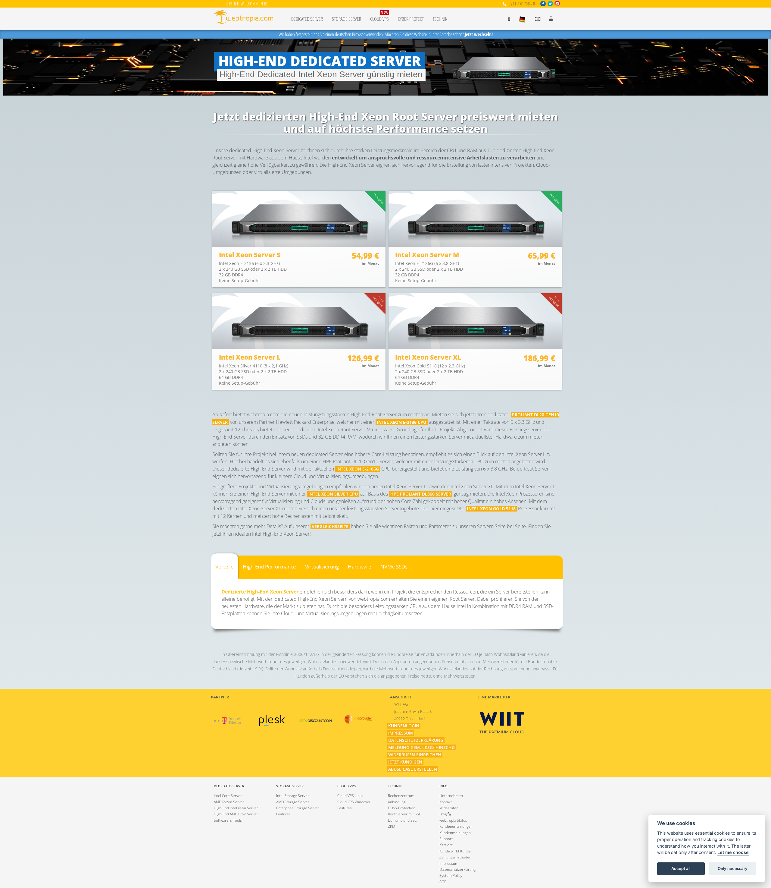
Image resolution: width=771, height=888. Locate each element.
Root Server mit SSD (404, 814)
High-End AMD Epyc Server (236, 814)
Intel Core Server (228, 795)
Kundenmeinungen (455, 832)
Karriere (446, 844)
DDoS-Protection (401, 808)
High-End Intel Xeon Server (236, 808)
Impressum (400, 733)
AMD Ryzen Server (229, 802)
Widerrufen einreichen (414, 754)
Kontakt (445, 802)
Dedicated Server (307, 18)
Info (443, 786)
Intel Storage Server (292, 795)
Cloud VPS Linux (350, 795)
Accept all (680, 868)
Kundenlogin (403, 726)
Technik (440, 18)
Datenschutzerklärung (415, 740)
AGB (443, 881)
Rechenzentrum (401, 795)
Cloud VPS (379, 16)
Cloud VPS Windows (353, 802)
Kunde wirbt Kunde (455, 851)
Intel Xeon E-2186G (357, 469)
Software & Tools (228, 820)
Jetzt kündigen (405, 762)
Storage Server (346, 18)
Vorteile (224, 566)
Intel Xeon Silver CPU (333, 494)
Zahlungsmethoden (455, 857)
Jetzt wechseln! (479, 34)
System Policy (450, 875)
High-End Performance (269, 566)
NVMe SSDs (393, 566)
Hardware (359, 566)
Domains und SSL (402, 820)
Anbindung (396, 802)
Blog (443, 814)
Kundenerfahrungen (456, 826)
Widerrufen (448, 808)
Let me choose (733, 852)
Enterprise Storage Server (297, 808)
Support (446, 838)
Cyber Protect (411, 18)
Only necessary (733, 868)
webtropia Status (453, 820)
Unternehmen (451, 795)
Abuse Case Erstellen (412, 769)
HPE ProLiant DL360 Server (420, 494)
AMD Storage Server (292, 802)
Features (283, 814)
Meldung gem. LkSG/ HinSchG (421, 747)
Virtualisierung (322, 566)
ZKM (391, 826)
